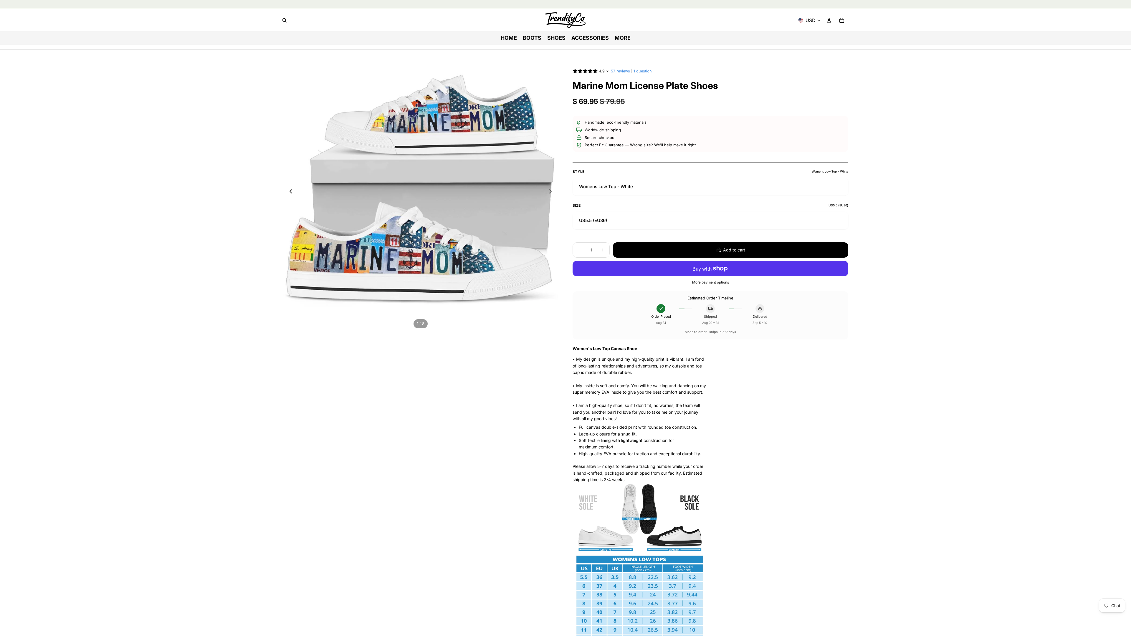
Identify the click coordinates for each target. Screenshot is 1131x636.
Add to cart (734, 249)
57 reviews (620, 71)
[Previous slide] (289, 192)
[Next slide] (551, 192)
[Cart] (841, 20)
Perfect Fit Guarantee (604, 145)
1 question (643, 71)
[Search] (284, 20)
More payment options (710, 282)
